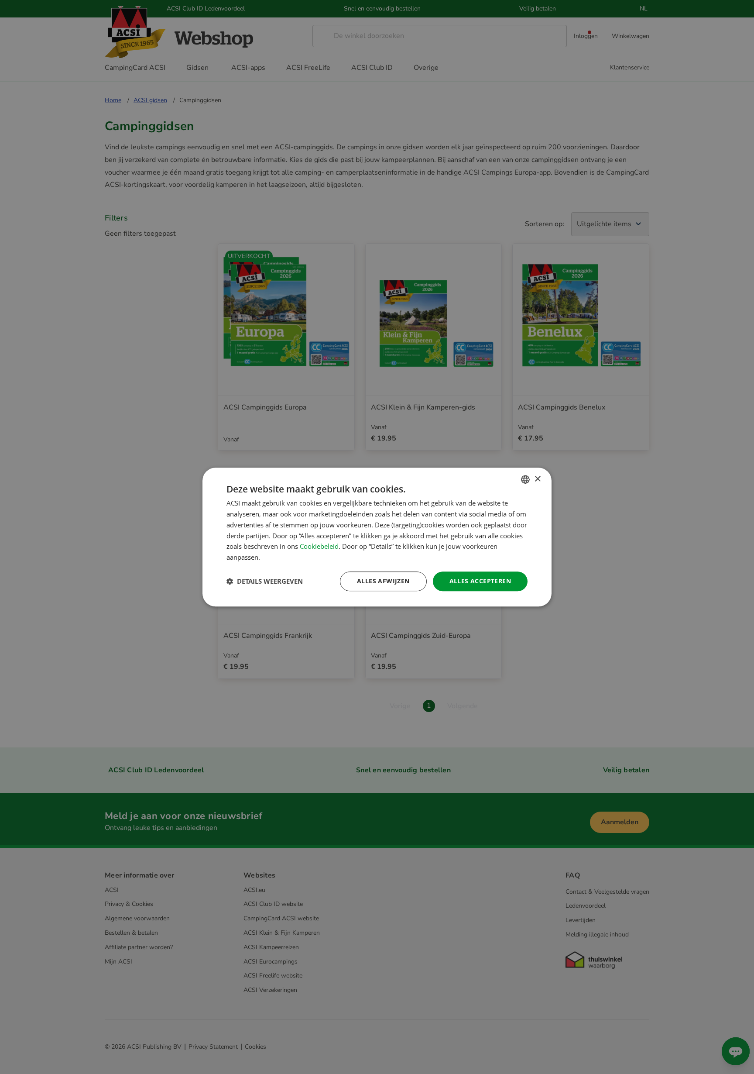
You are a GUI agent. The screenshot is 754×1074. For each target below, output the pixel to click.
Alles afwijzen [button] (383, 581)
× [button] (537, 479)
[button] (264, 581)
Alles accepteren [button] (480, 581)
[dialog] (377, 537)
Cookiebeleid (319, 546)
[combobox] (525, 479)
